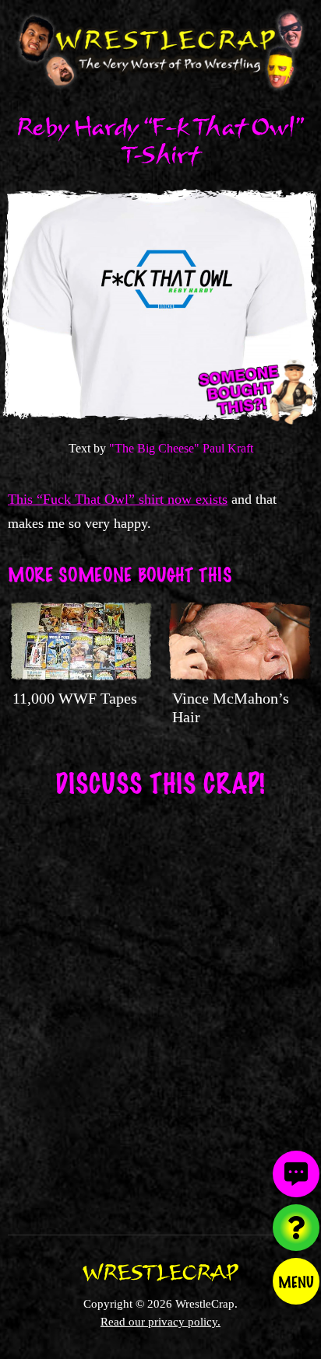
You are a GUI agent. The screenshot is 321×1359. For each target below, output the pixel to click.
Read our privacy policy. (160, 1321)
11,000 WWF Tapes (74, 698)
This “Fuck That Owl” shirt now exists (118, 499)
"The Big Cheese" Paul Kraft (181, 448)
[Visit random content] (296, 1227)
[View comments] (296, 1174)
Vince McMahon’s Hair (230, 707)
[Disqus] (160, 1006)
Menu (296, 1281)
